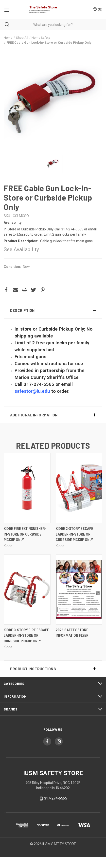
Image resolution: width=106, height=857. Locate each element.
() (99, 9)
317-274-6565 (55, 798)
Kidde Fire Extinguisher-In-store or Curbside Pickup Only (25, 534)
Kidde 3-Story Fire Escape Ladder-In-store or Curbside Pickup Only (26, 635)
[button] (53, 310)
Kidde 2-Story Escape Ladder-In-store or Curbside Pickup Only (74, 534)
